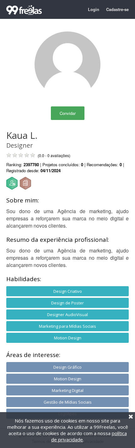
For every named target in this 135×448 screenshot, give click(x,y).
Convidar (68, 113)
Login (93, 9)
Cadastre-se (117, 9)
